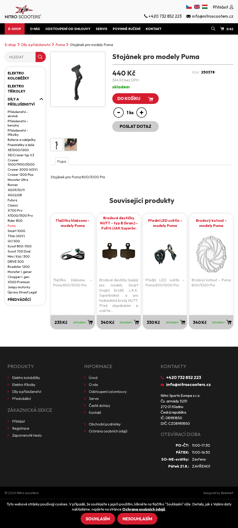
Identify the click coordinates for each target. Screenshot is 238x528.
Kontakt (154, 29)
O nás (35, 29)
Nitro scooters (28, 493)
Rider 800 (15, 221)
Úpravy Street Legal (22, 292)
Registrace (20, 428)
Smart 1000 (16, 231)
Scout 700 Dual (19, 251)
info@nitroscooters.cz (188, 384)
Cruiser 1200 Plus (20, 175)
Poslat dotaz (135, 126)
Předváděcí (19, 299)
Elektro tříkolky (16, 88)
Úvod (93, 377)
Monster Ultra (18, 180)
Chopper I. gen (18, 277)
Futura (12, 200)
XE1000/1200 (18, 150)
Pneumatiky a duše (21, 145)
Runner (13, 185)
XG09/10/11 (16, 190)
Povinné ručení (126, 29)
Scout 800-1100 (20, 246)
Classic (13, 205)
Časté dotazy (99, 405)
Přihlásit (18, 421)
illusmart (227, 493)
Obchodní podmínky (105, 424)
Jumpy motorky (19, 287)
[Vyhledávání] (213, 28)
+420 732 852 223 (183, 377)
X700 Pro (15, 210)
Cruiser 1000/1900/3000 (21, 162)
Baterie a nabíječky (22, 140)
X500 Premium (19, 282)
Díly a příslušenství (35, 44)
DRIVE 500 (16, 261)
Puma (60, 44)
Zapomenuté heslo (27, 435)
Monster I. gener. (20, 272)
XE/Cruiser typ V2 (21, 155)
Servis (101, 29)
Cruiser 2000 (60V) (23, 169)
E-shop (14, 29)
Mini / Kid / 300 (19, 256)
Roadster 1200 (19, 267)
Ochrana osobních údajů (108, 431)
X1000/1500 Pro (20, 215)
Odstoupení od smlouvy (67, 29)
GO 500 (14, 241)
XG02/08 (15, 195)
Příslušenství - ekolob (18, 114)
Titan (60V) (16, 236)
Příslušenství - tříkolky (18, 132)
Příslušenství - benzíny (18, 123)
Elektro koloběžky (18, 75)
